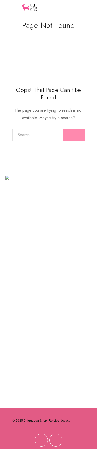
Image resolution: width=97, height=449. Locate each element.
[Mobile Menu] (10, 7)
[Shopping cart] (90, 8)
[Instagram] (41, 440)
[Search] (74, 8)
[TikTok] (55, 440)
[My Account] (82, 8)
